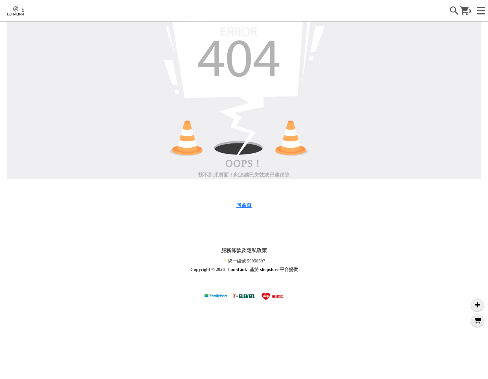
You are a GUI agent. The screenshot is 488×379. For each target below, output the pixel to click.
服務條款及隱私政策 (244, 250)
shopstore (269, 269)
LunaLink (237, 269)
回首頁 (244, 205)
